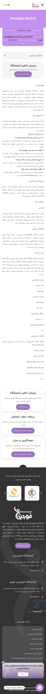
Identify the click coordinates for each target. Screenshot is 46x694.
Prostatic (28, 91)
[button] (5, 55)
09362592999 (13, 40)
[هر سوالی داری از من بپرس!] (40, 688)
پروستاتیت (40, 97)
